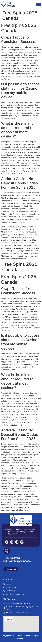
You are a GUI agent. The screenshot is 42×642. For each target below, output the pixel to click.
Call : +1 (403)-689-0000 (17, 561)
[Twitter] (22, 542)
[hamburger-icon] (38, 4)
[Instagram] (11, 542)
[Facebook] (6, 542)
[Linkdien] (16, 542)
